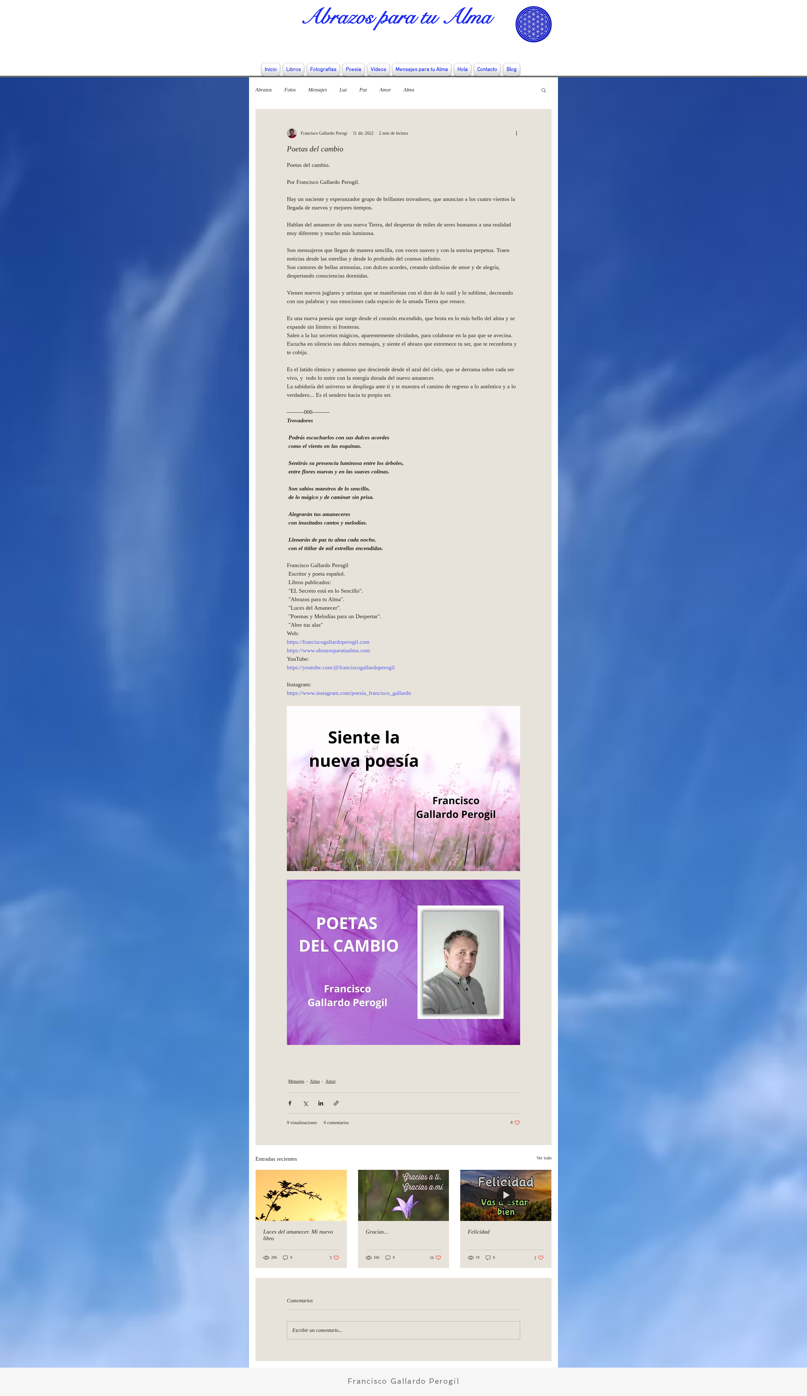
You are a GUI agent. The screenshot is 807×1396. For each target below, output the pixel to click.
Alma (409, 89)
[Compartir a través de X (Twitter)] (305, 1103)
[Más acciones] (516, 133)
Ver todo (544, 1158)
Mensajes (317, 89)
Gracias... (377, 1232)
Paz (363, 89)
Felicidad (479, 1232)
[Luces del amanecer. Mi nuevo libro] (301, 1195)
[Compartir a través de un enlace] (336, 1103)
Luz (343, 89)
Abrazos (263, 89)
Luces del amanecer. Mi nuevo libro (298, 1235)
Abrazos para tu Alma (396, 16)
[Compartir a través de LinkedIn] (321, 1103)
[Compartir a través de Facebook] (290, 1103)
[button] (544, 89)
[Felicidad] (505, 1195)
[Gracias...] (403, 1195)
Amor (385, 89)
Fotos (290, 89)
